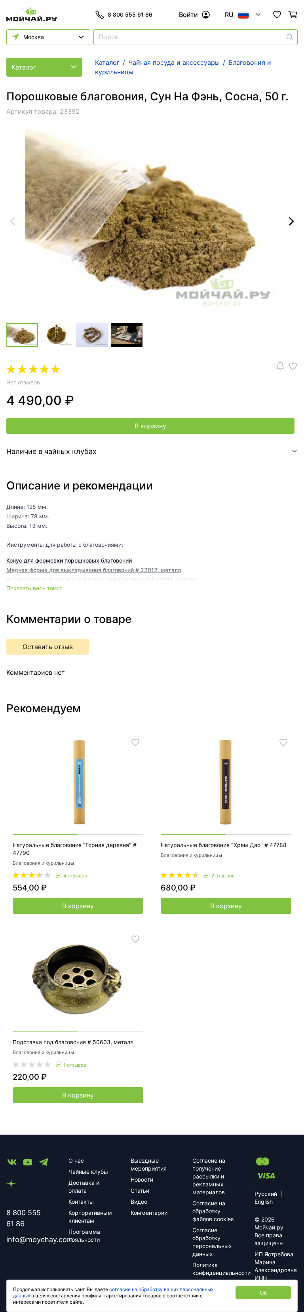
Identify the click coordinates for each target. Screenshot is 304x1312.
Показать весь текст (34, 588)
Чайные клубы (88, 1171)
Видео (139, 1201)
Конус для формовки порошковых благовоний (69, 560)
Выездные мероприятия (149, 1164)
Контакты (81, 1201)
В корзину (150, 426)
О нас (76, 1160)
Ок (263, 1292)
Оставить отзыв (48, 647)
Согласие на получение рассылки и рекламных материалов (208, 1176)
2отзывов (223, 876)
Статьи (140, 1190)
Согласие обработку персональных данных (212, 1242)
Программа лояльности (84, 1235)
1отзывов (74, 1065)
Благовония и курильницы (43, 863)
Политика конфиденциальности (214, 1268)
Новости (142, 1179)
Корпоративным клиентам (90, 1216)
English (264, 1201)
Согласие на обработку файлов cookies (213, 1211)
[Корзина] (293, 14)
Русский (266, 1193)
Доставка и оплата (83, 1186)
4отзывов (75, 876)
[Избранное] (277, 14)
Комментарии (149, 1212)
